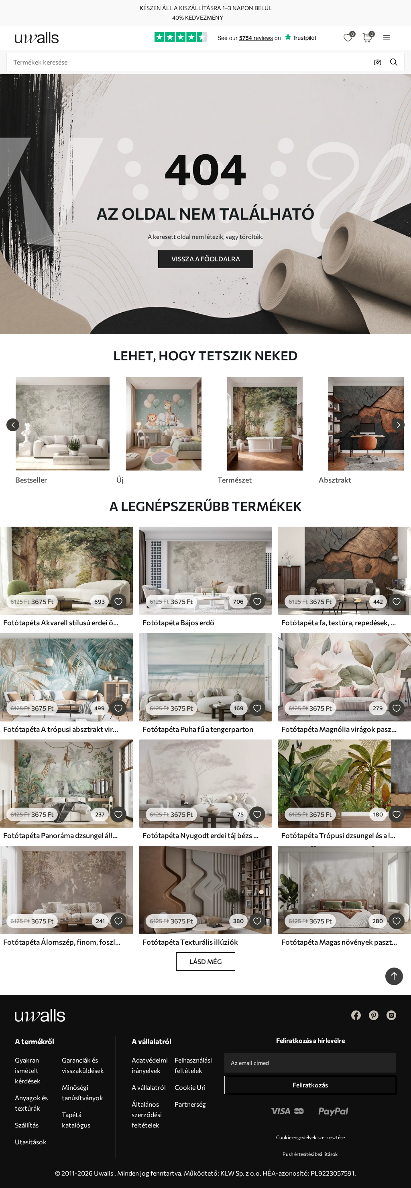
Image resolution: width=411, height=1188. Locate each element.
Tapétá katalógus (76, 1120)
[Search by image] (377, 62)
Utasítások (31, 1142)
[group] (62, 430)
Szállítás (27, 1125)
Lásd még (205, 961)
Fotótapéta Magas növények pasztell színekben (340, 941)
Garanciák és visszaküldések (83, 1065)
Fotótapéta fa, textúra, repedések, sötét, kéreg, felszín (340, 622)
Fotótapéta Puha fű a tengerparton (197, 729)
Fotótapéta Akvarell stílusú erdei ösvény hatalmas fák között (61, 622)
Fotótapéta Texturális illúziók (190, 941)
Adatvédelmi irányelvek (150, 1065)
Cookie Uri (190, 1087)
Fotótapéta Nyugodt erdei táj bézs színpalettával (201, 835)
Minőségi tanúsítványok (82, 1092)
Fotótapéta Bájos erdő (178, 622)
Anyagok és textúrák (31, 1103)
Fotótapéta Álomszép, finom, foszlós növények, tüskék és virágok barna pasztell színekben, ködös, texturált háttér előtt (61, 941)
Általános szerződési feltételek (147, 1114)
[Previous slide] (12, 424)
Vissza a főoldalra (205, 259)
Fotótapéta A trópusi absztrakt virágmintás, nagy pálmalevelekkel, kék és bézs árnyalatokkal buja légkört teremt (61, 729)
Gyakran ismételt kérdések (28, 1070)
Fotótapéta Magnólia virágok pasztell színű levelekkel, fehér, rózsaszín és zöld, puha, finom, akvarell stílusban (340, 729)
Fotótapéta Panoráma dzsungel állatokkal (61, 835)
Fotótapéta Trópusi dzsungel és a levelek (340, 835)
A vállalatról (149, 1087)
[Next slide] (398, 424)
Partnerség (190, 1104)
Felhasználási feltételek (193, 1065)
